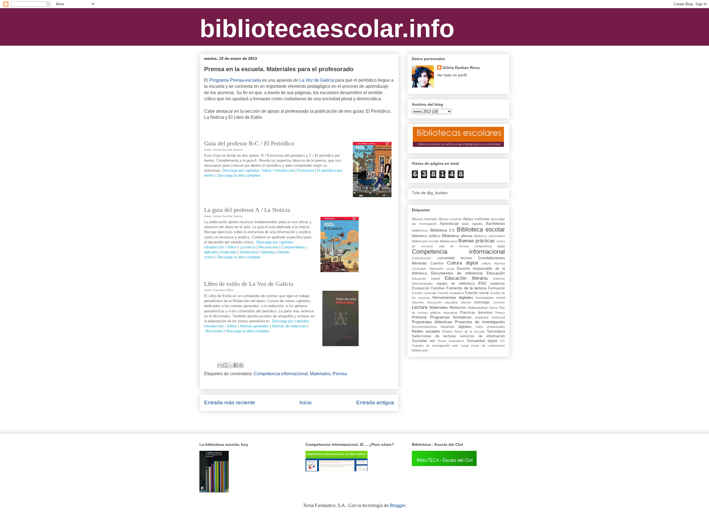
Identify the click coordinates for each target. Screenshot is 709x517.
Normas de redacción (289, 326)
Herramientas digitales (452, 297)
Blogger (397, 505)
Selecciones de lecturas (434, 336)
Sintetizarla (248, 252)
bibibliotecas (420, 230)
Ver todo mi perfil (452, 75)
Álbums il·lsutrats (450, 219)
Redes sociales (426, 331)
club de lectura (454, 246)
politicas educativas (444, 312)
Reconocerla (268, 247)
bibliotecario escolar (425, 241)
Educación (496, 273)
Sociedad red (423, 341)
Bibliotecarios (449, 241)
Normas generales (254, 326)
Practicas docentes (476, 313)
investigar (482, 302)
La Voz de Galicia (316, 80)
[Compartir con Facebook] (235, 365)
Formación (496, 288)
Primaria (419, 317)
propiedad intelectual (490, 317)
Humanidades (485, 297)
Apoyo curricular (476, 219)
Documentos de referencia (457, 273)
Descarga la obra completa (238, 175)
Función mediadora (451, 293)
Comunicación (421, 258)
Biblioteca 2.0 (442, 230)
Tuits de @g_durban (430, 193)
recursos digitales (456, 327)
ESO (482, 283)
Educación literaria (466, 278)
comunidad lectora (454, 258)
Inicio (305, 402)
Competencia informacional (281, 373)
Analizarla (228, 252)
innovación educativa (442, 302)
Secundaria (496, 331)
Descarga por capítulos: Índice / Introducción (258, 170)
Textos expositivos (450, 341)
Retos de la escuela (469, 331)
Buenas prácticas (476, 240)
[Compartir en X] (230, 365)
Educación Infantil (426, 278)
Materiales (320, 373)
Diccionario (214, 331)
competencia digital (489, 246)
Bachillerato (495, 224)
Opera (493, 307)
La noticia (247, 247)
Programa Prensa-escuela (235, 80)
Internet (466, 302)
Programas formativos (450, 317)
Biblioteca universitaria (489, 236)
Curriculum (419, 268)
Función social (477, 293)
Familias (438, 288)
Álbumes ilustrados (425, 219)
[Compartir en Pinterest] (241, 365)
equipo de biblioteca (455, 283)
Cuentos (437, 263)
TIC (502, 341)
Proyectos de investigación (480, 322)
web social (460, 345)
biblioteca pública (426, 236)
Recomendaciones (424, 326)
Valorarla (267, 252)
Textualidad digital (482, 341)
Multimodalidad (477, 307)
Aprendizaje (449, 224)
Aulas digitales (472, 223)
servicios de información (482, 336)
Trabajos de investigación (431, 345)
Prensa (340, 373)
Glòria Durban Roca (461, 67)
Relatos (447, 331)
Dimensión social (441, 268)
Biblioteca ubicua (457, 235)
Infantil (500, 297)
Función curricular (424, 293)
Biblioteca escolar (481, 229)
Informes (418, 302)
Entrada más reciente (229, 402)
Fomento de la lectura (466, 288)
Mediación (457, 308)
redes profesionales (490, 326)
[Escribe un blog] (225, 365)
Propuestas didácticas (432, 322)
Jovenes (499, 302)
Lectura (419, 307)
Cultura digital (462, 263)
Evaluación (421, 288)
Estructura (305, 170)
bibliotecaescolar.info (327, 28)
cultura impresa (493, 263)
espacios (497, 283)
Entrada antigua (375, 402)
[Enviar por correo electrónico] (220, 365)
